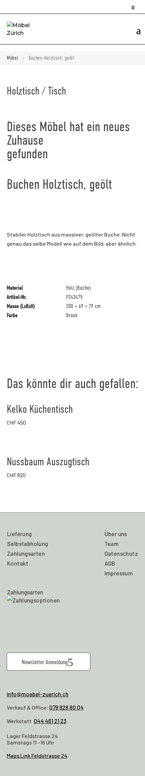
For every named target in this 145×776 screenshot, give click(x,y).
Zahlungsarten (26, 553)
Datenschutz (121, 553)
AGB (110, 563)
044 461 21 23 (50, 720)
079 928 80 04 (66, 707)
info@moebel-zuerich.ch (37, 694)
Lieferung (19, 533)
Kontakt (18, 563)
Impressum (119, 573)
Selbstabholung (27, 543)
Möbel (13, 58)
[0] (131, 4)
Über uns (116, 533)
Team (112, 543)
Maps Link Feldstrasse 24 (37, 755)
